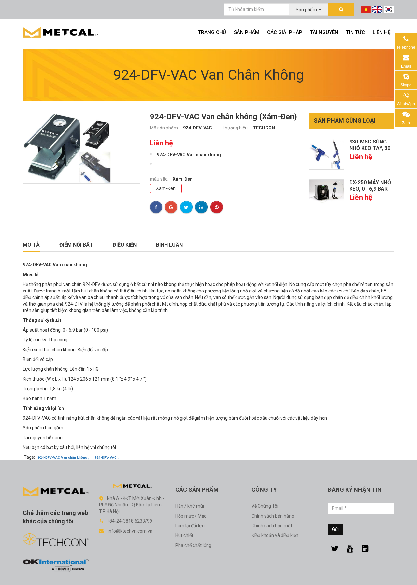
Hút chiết (184, 535)
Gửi (335, 529)
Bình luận (169, 245)
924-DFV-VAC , (106, 458)
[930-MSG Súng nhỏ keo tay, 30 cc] (326, 154)
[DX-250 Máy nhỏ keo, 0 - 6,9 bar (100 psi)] (326, 192)
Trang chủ (212, 32)
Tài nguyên (324, 32)
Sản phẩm (246, 32)
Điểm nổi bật (76, 245)
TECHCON (264, 127)
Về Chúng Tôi (265, 506)
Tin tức (355, 32)
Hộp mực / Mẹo (191, 515)
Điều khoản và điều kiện (275, 535)
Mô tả (31, 245)
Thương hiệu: (236, 127)
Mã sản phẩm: (165, 127)
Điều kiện (125, 245)
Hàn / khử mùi (189, 506)
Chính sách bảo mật (272, 525)
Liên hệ (381, 32)
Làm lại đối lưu (190, 525)
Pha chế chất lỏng (193, 545)
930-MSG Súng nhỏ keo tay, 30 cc (369, 148)
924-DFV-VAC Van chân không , (63, 458)
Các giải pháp (284, 32)
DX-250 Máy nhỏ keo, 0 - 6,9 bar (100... (370, 189)
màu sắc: (159, 179)
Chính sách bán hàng (273, 515)
